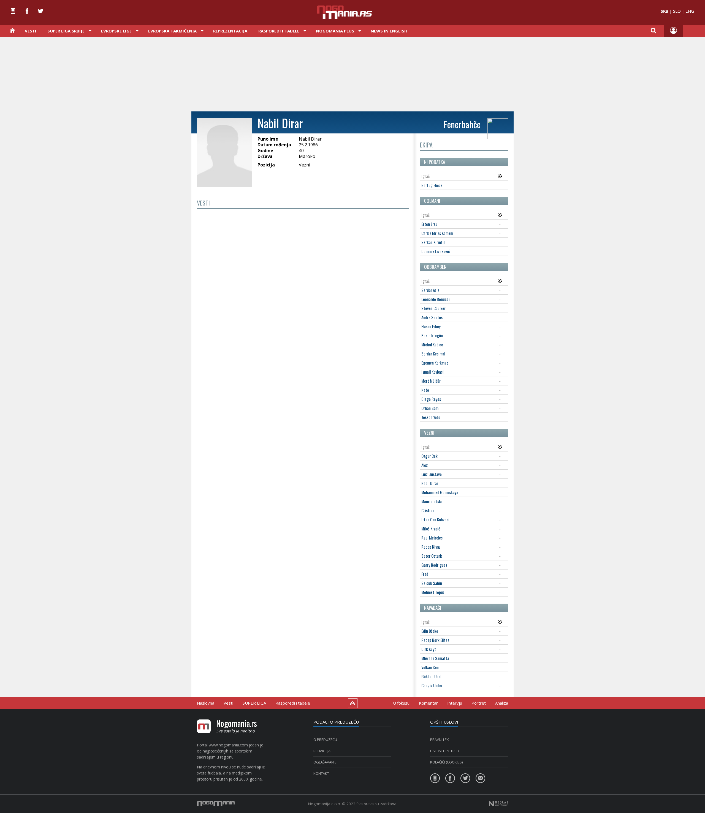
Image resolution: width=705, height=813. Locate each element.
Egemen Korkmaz (434, 363)
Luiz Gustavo (431, 474)
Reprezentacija (230, 31)
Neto (425, 390)
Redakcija (321, 750)
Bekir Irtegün (432, 335)
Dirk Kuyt (428, 649)
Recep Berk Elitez (435, 640)
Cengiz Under (432, 685)
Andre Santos (432, 317)
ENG (689, 11)
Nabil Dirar (429, 483)
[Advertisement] (352, 73)
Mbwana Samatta (435, 658)
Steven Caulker (433, 308)
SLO (677, 11)
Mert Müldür (431, 381)
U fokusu (401, 703)
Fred (424, 574)
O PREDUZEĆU (325, 739)
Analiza (501, 703)
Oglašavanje (325, 762)
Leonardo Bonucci (435, 299)
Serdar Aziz (430, 290)
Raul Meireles (432, 538)
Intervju (454, 703)
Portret (478, 703)
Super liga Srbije (66, 31)
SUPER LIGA (254, 703)
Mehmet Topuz (432, 592)
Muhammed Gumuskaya (439, 492)
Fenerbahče (462, 124)
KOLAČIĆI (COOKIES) (446, 762)
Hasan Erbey (431, 326)
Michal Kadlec (432, 344)
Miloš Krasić (430, 528)
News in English (389, 31)
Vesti (30, 31)
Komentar (428, 703)
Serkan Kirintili (433, 242)
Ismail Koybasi (432, 372)
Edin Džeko (429, 631)
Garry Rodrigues (434, 565)
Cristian (427, 510)
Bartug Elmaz (431, 185)
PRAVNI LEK (439, 739)
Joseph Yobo (431, 417)
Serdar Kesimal (433, 354)
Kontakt (321, 773)
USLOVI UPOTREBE (445, 750)
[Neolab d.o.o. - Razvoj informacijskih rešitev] (498, 803)
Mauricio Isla (431, 501)
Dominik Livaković (435, 251)
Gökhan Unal (431, 676)
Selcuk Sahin (431, 583)
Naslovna (205, 703)
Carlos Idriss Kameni (437, 233)
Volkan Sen (430, 667)
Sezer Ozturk (431, 556)
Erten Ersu (429, 224)
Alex (424, 465)
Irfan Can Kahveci (435, 519)
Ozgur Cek (429, 456)
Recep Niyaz (431, 547)
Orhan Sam (429, 408)
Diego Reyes (431, 399)
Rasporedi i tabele (292, 703)
